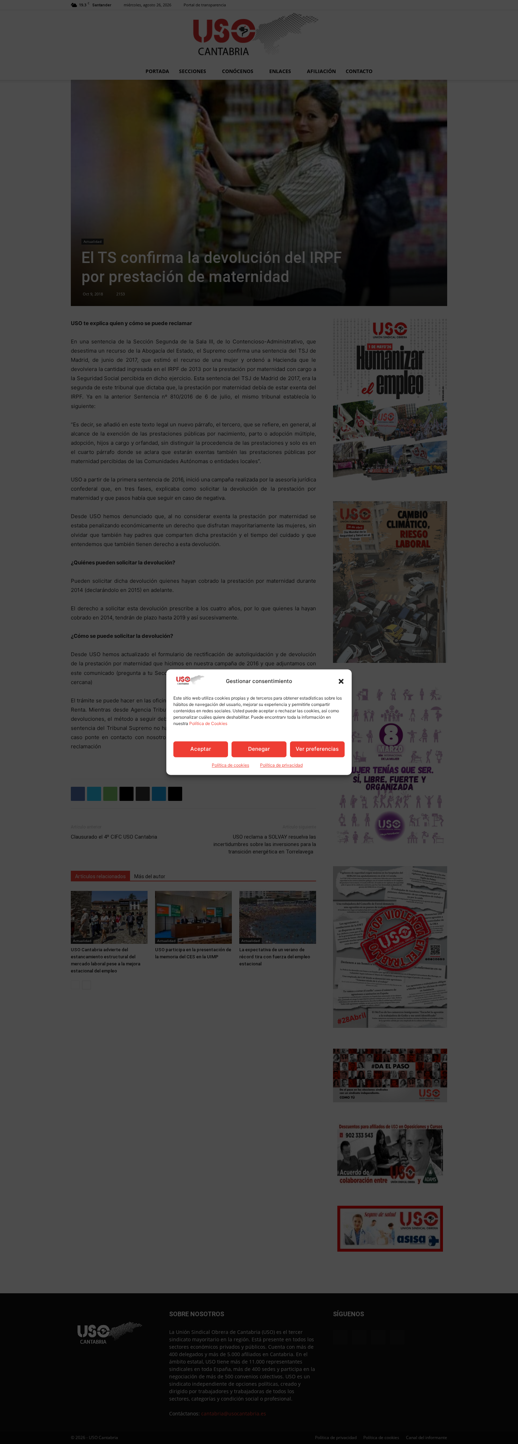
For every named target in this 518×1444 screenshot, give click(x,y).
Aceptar (200, 749)
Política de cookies (230, 765)
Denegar (259, 749)
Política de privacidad (281, 765)
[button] (341, 681)
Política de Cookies (208, 723)
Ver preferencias (317, 749)
